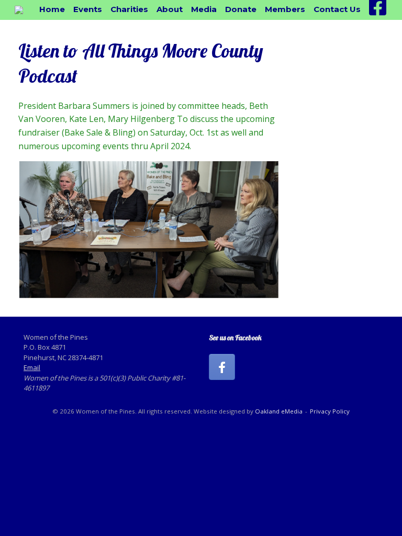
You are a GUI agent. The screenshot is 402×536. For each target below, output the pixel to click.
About (170, 9)
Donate (240, 9)
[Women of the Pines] (18, 10)
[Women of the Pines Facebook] (222, 367)
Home (52, 9)
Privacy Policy (330, 411)
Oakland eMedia (279, 411)
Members (285, 9)
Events (87, 9)
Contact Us (337, 9)
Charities (129, 9)
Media (204, 9)
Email (32, 367)
